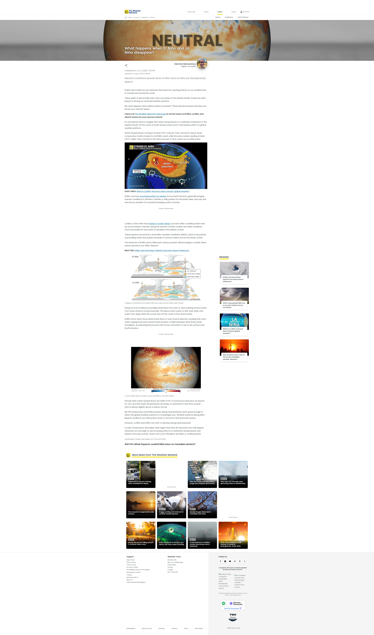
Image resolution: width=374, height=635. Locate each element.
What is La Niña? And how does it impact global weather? (163, 191)
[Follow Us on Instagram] (225, 561)
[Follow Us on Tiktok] (234, 561)
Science (137, 17)
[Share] (126, 65)
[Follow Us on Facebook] (220, 561)
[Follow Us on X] (244, 561)
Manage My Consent (134, 572)
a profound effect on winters (153, 196)
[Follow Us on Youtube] (230, 561)
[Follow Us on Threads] (239, 561)
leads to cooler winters (160, 223)
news (130, 17)
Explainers (145, 17)
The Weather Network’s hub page (150, 114)
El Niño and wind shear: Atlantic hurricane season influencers (161, 250)
